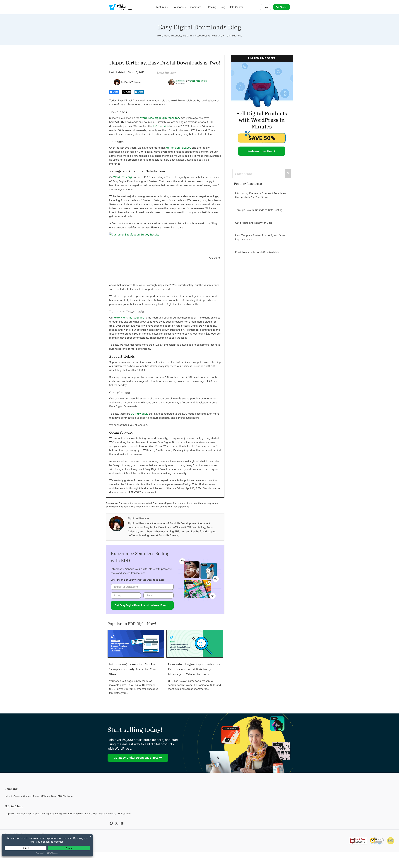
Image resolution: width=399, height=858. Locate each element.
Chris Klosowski (198, 81)
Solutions (178, 7)
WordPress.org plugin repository (160, 117)
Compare (195, 7)
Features (161, 7)
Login (266, 7)
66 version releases (178, 147)
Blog (222, 7)
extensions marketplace (129, 317)
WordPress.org (122, 177)
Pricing (212, 7)
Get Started (281, 7)
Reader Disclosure (166, 72)
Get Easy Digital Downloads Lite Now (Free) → (142, 605)
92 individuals (139, 413)
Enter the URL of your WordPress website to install (138, 579)
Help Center (236, 7)
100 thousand (161, 126)
